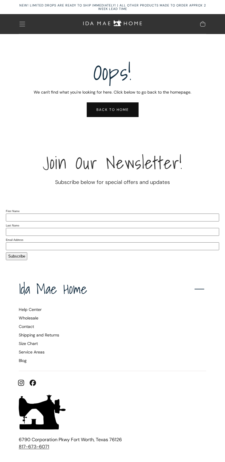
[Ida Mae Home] (42, 413)
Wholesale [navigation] (28, 318)
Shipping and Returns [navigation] (39, 335)
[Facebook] (33, 383)
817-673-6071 (34, 447)
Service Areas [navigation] (32, 352)
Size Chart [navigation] (28, 343)
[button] (22, 24)
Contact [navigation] (26, 326)
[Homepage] (112, 24)
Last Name (12, 225)
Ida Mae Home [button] (53, 289)
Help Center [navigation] (30, 309)
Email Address (14, 239)
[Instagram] (21, 383)
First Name (13, 211)
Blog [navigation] (23, 360)
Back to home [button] (112, 109)
